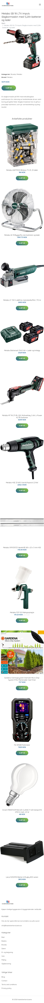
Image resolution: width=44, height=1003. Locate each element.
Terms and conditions (9, 984)
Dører (4, 948)
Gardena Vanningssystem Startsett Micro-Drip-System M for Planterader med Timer (22, 679)
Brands (13, 74)
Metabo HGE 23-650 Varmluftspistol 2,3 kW (22, 483)
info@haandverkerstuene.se (12, 926)
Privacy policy (6, 988)
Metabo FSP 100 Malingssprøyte (22, 612)
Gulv (3, 956)
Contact (4, 981)
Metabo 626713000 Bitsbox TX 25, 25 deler (22, 170)
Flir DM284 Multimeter (22, 745)
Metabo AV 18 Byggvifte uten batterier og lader (22, 235)
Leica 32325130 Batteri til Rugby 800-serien (22, 877)
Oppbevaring (6, 964)
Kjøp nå (9, 88)
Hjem (3, 23)
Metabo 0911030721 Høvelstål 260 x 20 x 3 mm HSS (22, 547)
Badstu (4, 941)
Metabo (19, 74)
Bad (3, 937)
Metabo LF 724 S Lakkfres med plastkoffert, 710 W (22, 300)
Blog (3, 977)
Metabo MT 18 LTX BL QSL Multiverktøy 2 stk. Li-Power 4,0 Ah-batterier (22, 416)
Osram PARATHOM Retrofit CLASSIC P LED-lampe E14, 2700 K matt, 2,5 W (22, 811)
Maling (4, 960)
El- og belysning (7, 952)
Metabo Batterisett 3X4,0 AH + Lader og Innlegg (22, 350)
